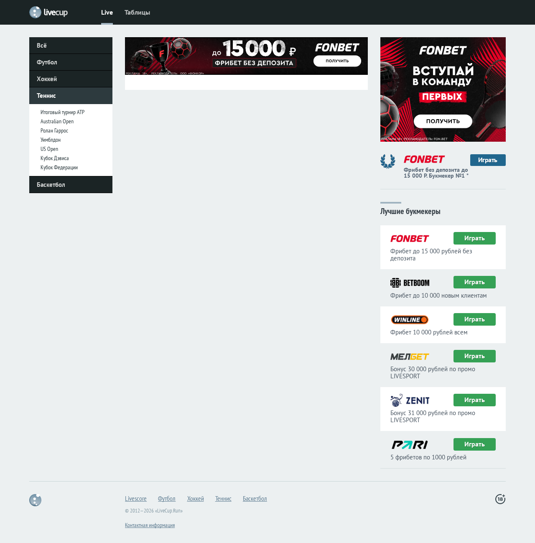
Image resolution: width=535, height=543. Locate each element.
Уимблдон (51, 139)
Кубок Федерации (59, 167)
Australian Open (57, 121)
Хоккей (47, 79)
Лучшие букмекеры (410, 210)
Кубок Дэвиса (55, 158)
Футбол (47, 62)
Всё (42, 45)
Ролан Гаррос (54, 130)
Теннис (46, 95)
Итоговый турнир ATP (62, 112)
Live (107, 12)
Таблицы (137, 12)
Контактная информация (150, 525)
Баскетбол (51, 185)
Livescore (136, 498)
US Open (49, 149)
